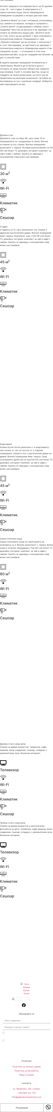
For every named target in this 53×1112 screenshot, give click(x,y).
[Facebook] (24, 1005)
